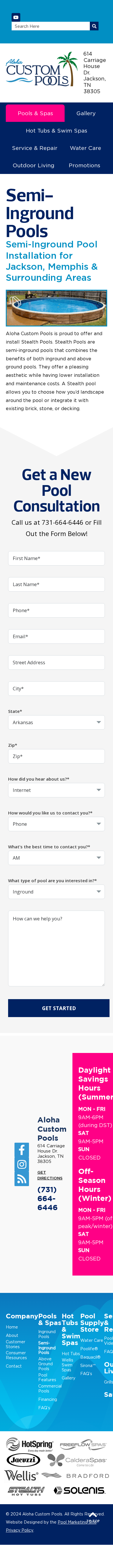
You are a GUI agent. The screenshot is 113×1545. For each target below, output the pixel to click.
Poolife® (89, 1348)
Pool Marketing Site (77, 1522)
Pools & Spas (49, 1319)
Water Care (91, 1340)
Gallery (68, 1378)
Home (12, 1327)
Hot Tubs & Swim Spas (71, 1329)
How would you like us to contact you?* (50, 813)
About (12, 1335)
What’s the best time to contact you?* (49, 846)
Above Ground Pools (45, 1364)
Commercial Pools (50, 1388)
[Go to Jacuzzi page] (23, 1460)
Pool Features (47, 1377)
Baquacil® (90, 1357)
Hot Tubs (71, 1353)
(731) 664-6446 (47, 1199)
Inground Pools (47, 1334)
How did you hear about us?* (38, 779)
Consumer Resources (16, 1355)
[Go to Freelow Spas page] (83, 1444)
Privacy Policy (19, 1530)
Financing (47, 1399)
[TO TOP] (93, 1514)
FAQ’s (44, 1407)
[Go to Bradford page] (75, 1475)
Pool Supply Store (92, 1323)
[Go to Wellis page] (21, 1475)
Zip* (12, 745)
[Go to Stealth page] (26, 1490)
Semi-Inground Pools (47, 1348)
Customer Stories (15, 1344)
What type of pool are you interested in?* (52, 880)
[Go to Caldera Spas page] (77, 1460)
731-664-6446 (62, 522)
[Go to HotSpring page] (30, 1444)
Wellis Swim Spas (67, 1365)
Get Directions (50, 1175)
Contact (14, 1366)
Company (22, 1316)
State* (15, 711)
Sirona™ (87, 1365)
